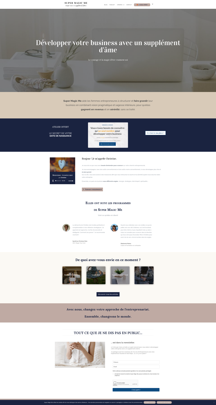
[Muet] (67, 181)
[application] (62, 181)
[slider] (70, 181)
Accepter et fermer (149, 402)
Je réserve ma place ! (155, 133)
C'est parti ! (136, 390)
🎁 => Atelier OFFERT (142, 4)
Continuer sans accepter (164, 402)
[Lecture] (53, 180)
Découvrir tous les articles (108, 294)
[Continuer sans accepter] (214, 402)
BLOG (105, 4)
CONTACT (129, 4)
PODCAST (112, 4)
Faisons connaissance (93, 189)
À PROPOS (119, 4)
